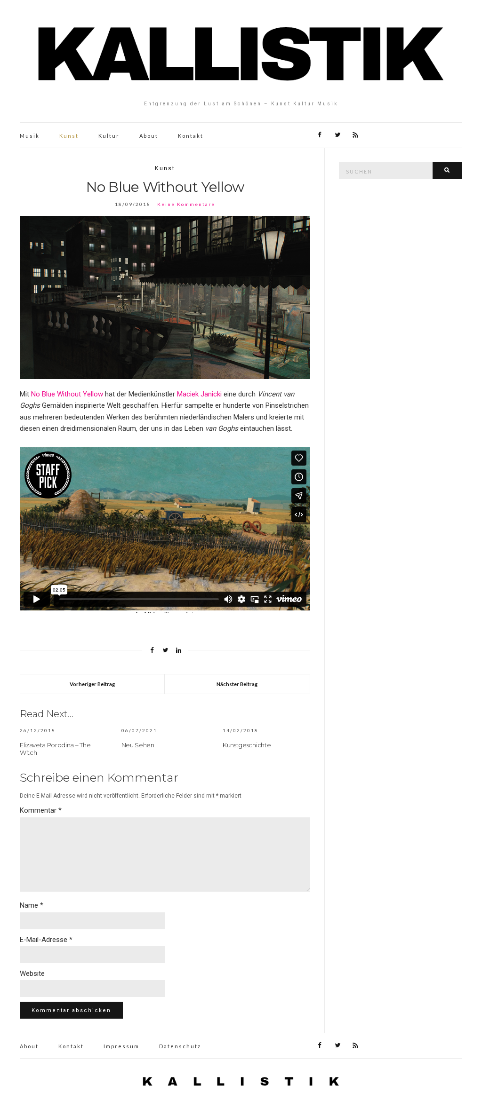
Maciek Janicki (199, 394)
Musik (30, 136)
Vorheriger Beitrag (92, 684)
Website (32, 973)
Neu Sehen (137, 745)
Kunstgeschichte (247, 745)
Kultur (109, 136)
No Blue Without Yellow (67, 394)
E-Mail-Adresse (46, 939)
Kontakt (190, 136)
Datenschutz (180, 1046)
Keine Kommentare (186, 204)
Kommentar (41, 810)
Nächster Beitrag (237, 684)
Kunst (69, 136)
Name (31, 905)
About (148, 136)
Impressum (121, 1046)
